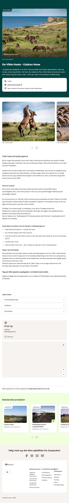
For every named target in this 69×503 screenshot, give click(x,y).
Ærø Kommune (34, 487)
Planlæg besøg (59, 485)
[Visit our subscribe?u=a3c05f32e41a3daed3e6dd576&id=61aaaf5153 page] (42, 455)
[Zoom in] (64, 369)
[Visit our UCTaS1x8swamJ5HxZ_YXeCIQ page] (37, 455)
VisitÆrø (44, 480)
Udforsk (56, 477)
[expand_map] (63, 345)
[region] (34, 360)
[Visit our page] (31, 455)
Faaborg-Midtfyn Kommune (32, 474)
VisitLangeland (46, 475)
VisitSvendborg (47, 477)
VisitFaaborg (46, 472)
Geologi (56, 480)
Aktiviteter (57, 475)
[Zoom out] (64, 374)
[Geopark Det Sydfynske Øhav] (9, 464)
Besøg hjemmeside (14, 85)
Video (56, 482)
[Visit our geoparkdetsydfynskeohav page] (26, 455)
